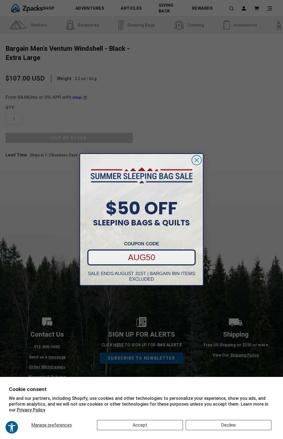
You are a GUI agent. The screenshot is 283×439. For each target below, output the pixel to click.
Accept (140, 425)
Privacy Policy (31, 410)
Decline (228, 425)
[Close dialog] (196, 160)
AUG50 (141, 257)
